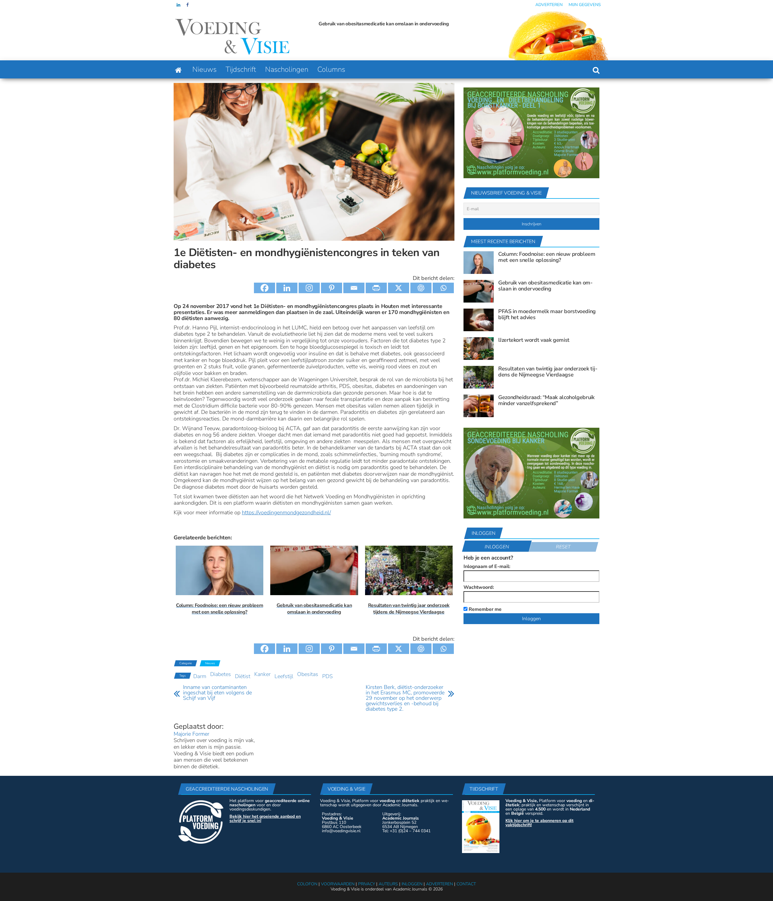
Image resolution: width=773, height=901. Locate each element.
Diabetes (220, 674)
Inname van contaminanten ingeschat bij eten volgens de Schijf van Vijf (217, 692)
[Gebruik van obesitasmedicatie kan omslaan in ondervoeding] (478, 290)
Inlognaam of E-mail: (486, 566)
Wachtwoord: (478, 587)
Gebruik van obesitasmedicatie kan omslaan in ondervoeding (327, 24)
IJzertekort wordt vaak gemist (533, 340)
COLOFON (307, 884)
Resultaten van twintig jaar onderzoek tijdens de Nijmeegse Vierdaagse (548, 371)
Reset (563, 547)
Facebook (188, 5)
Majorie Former (191, 734)
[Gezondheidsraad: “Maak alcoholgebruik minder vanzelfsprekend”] (478, 405)
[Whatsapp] (443, 288)
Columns (331, 69)
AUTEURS (388, 884)
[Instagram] (309, 288)
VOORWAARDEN (337, 884)
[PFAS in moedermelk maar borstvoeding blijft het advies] (478, 319)
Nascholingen (286, 69)
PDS (327, 676)
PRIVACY (366, 884)
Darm (199, 676)
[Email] (353, 288)
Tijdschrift (241, 69)
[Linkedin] (286, 288)
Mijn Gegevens (585, 5)
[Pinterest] (331, 288)
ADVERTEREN (439, 884)
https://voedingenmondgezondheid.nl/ (286, 512)
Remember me (484, 609)
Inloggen (497, 547)
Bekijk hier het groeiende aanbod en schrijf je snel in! (265, 818)
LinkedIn (178, 5)
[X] (398, 288)
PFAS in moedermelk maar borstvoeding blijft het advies (397, 24)
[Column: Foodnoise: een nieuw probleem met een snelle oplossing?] (478, 262)
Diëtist (242, 676)
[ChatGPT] (420, 288)
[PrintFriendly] (376, 288)
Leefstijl (283, 676)
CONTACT (466, 884)
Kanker (262, 674)
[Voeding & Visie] (178, 69)
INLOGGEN (412, 884)
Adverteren (549, 5)
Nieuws (204, 69)
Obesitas (307, 674)
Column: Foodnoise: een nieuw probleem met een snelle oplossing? (546, 257)
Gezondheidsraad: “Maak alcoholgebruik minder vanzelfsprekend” (546, 400)
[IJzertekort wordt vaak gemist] (478, 348)
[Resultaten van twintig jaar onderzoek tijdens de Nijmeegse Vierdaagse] (478, 376)
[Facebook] (264, 288)
